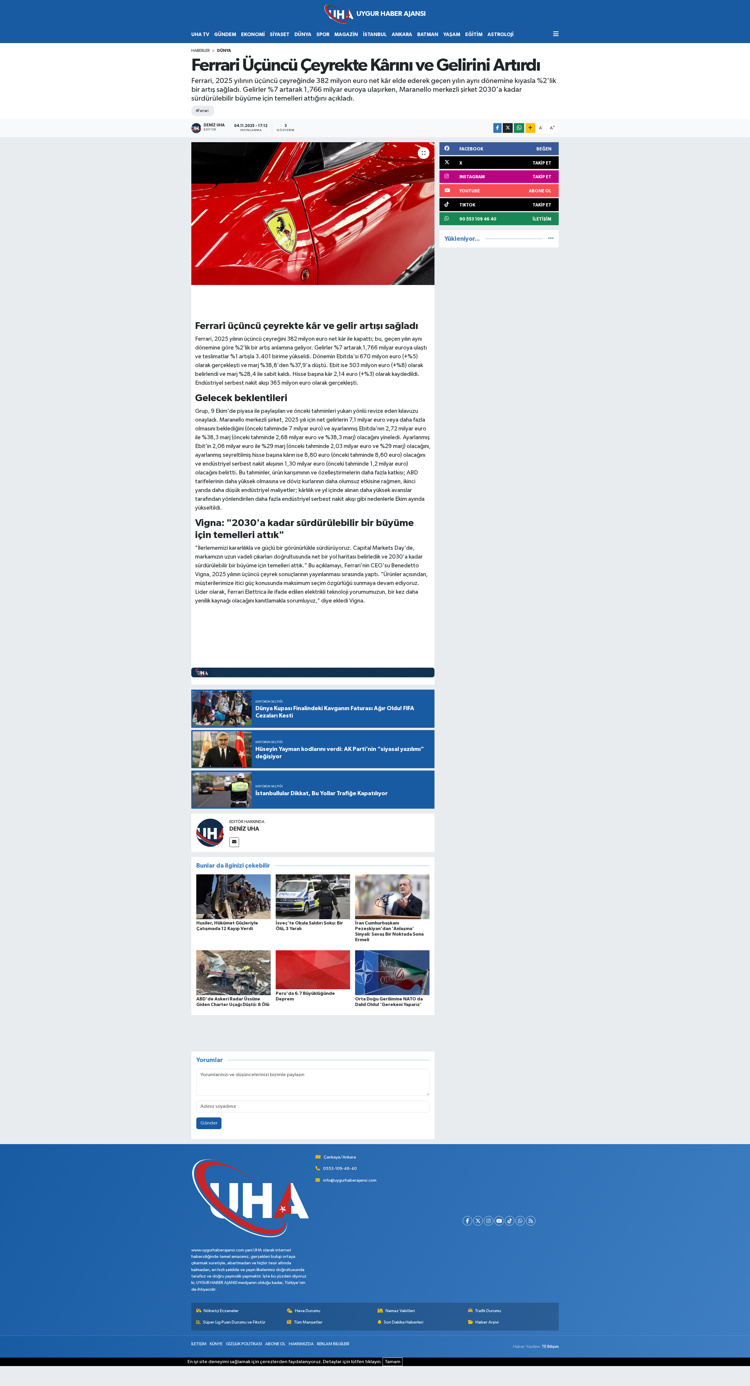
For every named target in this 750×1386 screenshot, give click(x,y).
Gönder (209, 1123)
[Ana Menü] (556, 34)
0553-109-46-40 (340, 1168)
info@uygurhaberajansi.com (349, 1180)
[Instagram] (488, 1221)
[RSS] (531, 1221)
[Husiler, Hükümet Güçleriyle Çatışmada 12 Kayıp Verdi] (233, 896)
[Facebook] (467, 1221)
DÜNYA (302, 34)
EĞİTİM (474, 34)
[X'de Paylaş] (508, 128)
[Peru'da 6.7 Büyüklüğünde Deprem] (313, 969)
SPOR (322, 34)
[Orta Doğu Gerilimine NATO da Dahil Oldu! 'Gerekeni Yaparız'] (392, 972)
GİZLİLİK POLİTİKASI (244, 1344)
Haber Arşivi (487, 1322)
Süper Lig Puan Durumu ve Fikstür (234, 1322)
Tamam (392, 1361)
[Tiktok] (509, 1221)
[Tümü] (551, 238)
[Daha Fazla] (530, 128)
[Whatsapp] (520, 1221)
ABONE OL (275, 1344)
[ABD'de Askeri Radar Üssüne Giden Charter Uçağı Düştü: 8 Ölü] (233, 972)
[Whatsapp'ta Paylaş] (519, 128)
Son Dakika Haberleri (403, 1322)
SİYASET (279, 34)
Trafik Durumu (488, 1311)
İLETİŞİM (199, 1344)
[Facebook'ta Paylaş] (497, 128)
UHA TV (200, 34)
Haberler (200, 51)
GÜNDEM (225, 34)
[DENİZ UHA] (210, 832)
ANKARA (402, 34)
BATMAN (427, 34)
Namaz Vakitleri (400, 1311)
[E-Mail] (234, 842)
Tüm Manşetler (308, 1322)
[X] (478, 1221)
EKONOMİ (253, 34)
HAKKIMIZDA (301, 1344)
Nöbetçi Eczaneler (221, 1311)
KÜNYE (216, 1344)
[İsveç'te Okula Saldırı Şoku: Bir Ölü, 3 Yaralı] (313, 896)
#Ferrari (202, 111)
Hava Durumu (307, 1311)
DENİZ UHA (244, 829)
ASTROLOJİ (501, 34)
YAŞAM (451, 34)
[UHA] (375, 14)
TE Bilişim (550, 1346)
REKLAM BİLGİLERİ (333, 1344)
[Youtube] (499, 1221)
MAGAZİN (346, 34)
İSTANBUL (375, 34)
